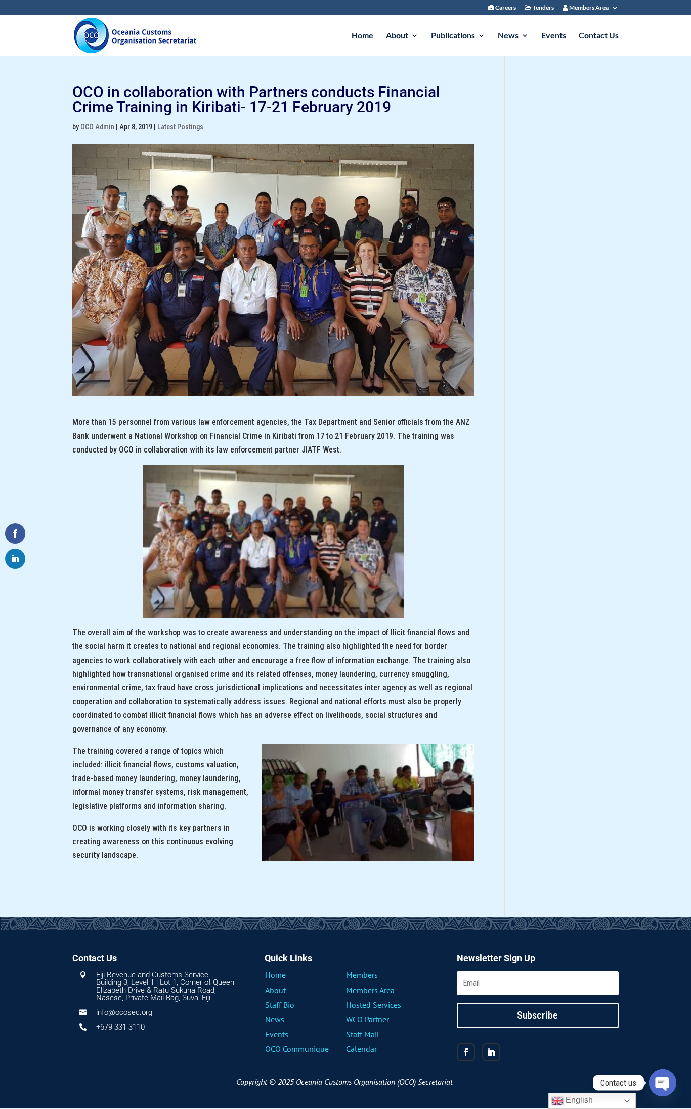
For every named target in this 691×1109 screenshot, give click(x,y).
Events (553, 36)
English (578, 1100)
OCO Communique (297, 1049)
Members (362, 975)
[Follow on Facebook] (466, 1052)
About (397, 36)
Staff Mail (362, 1034)
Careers (505, 8)
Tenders (543, 8)
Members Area (588, 8)
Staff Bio (279, 1005)
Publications (453, 36)
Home (362, 36)
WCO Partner (367, 1019)
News (508, 36)
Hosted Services (373, 1005)
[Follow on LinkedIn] (491, 1052)
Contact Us (599, 36)
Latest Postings (180, 126)
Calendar (361, 1049)
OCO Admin (97, 126)
